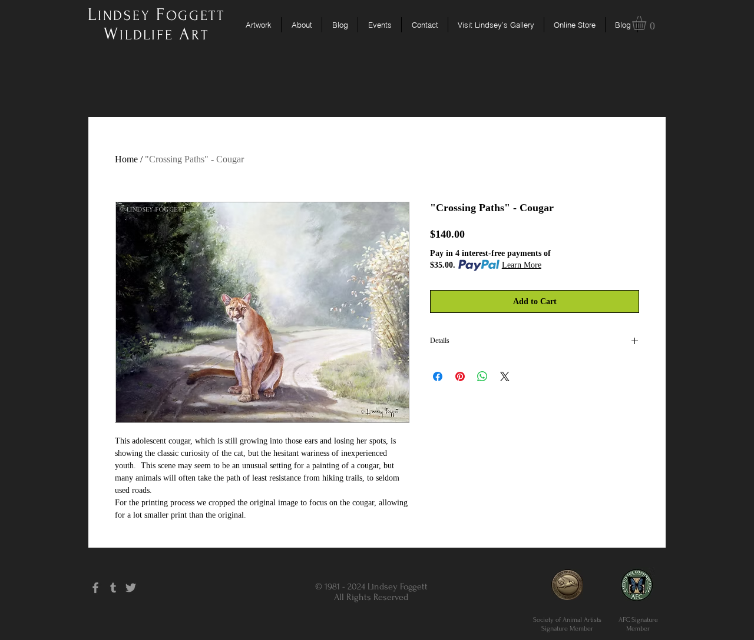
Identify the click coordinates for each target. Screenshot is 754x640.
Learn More (521, 265)
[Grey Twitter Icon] (131, 588)
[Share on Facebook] (438, 376)
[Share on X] (505, 376)
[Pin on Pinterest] (460, 376)
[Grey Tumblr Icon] (113, 588)
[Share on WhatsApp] (482, 376)
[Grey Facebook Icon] (95, 588)
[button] (647, 23)
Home (126, 159)
